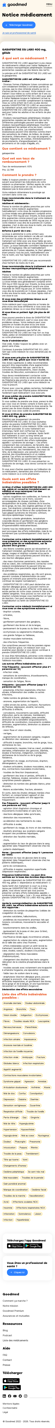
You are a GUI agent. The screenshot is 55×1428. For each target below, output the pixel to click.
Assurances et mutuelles (16, 1315)
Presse (6, 1365)
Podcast (7, 1335)
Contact (7, 1360)
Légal (5, 1412)
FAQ (5, 1355)
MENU (49, 4)
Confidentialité (10, 1408)
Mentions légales (11, 1403)
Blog (5, 1330)
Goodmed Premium (13, 1310)
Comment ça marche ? (15, 1300)
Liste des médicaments (15, 1340)
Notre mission (10, 1305)
